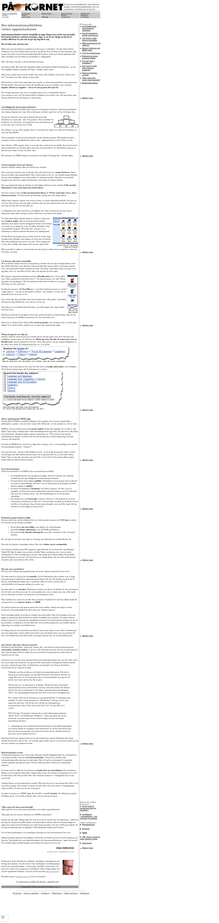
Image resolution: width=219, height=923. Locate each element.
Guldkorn (26, 13)
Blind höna (46, 13)
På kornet (17, 893)
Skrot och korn (52, 871)
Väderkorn (85, 13)
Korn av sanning (9, 13)
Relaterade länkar (90, 83)
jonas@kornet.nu (22, 876)
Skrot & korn (66, 13)
